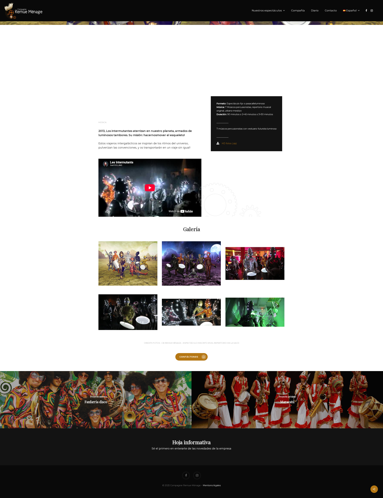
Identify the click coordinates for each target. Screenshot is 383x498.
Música (102, 122)
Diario (315, 10)
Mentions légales (212, 485)
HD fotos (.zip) (229, 143)
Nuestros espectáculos (267, 10)
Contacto (331, 10)
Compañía (298, 10)
